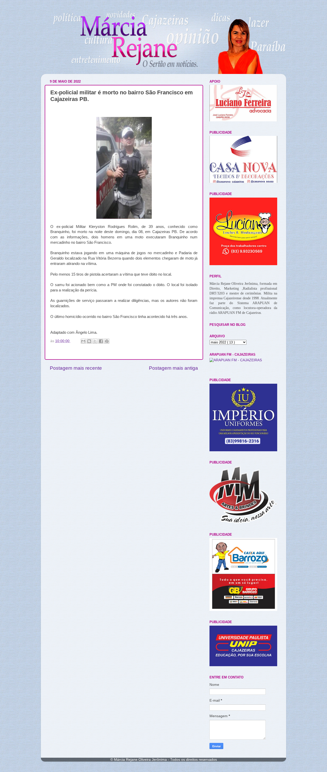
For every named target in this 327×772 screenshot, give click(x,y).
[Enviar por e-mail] (83, 341)
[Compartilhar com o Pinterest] (106, 341)
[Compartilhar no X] (95, 341)
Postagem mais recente (76, 368)
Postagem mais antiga (173, 368)
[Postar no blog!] (89, 341)
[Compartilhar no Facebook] (100, 341)
